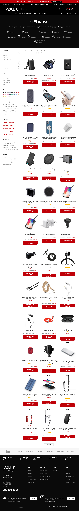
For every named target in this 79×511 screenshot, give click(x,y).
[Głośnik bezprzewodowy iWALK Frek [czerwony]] (30, 350)
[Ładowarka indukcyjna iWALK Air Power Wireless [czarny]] (49, 191)
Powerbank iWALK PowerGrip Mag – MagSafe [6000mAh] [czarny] (67, 75)
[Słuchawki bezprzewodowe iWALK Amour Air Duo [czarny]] (67, 319)
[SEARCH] (59, 9)
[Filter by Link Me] (11, 125)
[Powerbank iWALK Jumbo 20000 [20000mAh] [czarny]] (30, 64)
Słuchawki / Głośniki (6, 59)
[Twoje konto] (64, 9)
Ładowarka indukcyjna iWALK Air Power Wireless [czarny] (49, 202)
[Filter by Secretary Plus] (5, 131)
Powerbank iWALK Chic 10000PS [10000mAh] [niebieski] (30, 395)
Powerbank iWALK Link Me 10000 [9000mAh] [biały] (68, 106)
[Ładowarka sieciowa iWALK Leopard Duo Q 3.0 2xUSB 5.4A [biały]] (49, 223)
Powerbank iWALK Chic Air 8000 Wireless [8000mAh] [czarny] (49, 395)
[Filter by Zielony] (12, 94)
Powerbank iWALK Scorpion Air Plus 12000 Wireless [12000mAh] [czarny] (49, 106)
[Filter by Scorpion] (11, 122)
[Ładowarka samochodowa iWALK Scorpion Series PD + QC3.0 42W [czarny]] (30, 255)
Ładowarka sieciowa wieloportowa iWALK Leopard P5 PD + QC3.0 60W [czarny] (67, 170)
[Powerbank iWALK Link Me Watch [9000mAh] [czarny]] (49, 64)
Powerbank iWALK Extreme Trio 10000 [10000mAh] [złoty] (67, 496)
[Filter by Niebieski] (14, 94)
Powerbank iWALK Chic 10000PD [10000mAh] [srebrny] (68, 362)
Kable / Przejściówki (6, 57)
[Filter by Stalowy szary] (5, 92)
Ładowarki (5, 55)
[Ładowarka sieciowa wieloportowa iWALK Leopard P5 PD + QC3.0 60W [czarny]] (67, 159)
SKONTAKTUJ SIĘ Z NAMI (56, 1)
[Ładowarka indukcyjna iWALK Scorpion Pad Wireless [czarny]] (30, 223)
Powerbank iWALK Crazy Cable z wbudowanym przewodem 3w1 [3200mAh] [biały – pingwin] (67, 396)
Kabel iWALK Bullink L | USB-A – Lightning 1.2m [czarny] (67, 265)
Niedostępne (5, 68)
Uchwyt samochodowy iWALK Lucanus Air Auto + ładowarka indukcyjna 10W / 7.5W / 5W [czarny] (49, 362)
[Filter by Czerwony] (18, 92)
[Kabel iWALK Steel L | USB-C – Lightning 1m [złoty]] (49, 287)
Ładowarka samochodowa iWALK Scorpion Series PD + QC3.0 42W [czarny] (30, 266)
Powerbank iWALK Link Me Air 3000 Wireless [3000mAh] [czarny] (30, 138)
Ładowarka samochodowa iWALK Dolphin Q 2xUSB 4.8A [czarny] (67, 234)
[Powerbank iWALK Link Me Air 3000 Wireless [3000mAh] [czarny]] (30, 127)
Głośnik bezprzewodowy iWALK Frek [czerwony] (30, 361)
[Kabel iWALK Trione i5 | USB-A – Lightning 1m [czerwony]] (49, 319)
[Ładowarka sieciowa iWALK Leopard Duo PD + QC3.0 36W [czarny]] (30, 191)
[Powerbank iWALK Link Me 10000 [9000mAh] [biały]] (67, 96)
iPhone (62, 13)
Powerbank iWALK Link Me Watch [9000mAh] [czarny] (49, 75)
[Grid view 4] (38, 53)
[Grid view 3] (36, 53)
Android (66, 13)
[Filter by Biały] (8, 96)
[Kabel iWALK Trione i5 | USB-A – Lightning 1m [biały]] (67, 287)
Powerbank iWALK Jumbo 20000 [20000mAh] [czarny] (30, 75)
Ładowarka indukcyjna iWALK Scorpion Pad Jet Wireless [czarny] (49, 169)
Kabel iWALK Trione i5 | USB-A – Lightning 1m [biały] (67, 298)
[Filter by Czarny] (3, 92)
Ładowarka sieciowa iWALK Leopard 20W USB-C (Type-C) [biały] (67, 138)
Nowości (4, 64)
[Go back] (30, 21)
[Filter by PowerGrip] (5, 128)
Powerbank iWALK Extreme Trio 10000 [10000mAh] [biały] (49, 463)
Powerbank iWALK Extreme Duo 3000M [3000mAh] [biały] (30, 463)
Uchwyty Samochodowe (7, 61)
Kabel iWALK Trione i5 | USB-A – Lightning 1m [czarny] (30, 329)
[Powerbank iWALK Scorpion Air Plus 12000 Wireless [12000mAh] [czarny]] (49, 96)
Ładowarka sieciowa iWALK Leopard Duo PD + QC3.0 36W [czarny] (30, 202)
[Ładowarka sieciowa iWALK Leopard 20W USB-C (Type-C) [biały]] (67, 127)
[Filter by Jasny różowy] (5, 94)
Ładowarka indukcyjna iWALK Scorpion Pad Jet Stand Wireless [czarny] (30, 169)
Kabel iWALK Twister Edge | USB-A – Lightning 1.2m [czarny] (30, 298)
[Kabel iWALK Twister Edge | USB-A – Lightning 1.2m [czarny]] (30, 287)
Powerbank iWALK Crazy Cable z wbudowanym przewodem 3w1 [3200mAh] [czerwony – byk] (30, 430)
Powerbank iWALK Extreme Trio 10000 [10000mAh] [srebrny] (49, 496)
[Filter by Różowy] (3, 94)
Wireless (70, 13)
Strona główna (24, 50)
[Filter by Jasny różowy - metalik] (8, 94)
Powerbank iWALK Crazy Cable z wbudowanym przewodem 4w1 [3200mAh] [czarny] (49, 430)
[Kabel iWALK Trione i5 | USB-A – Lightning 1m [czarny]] (30, 319)
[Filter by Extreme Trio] (5, 122)
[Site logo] (11, 8)
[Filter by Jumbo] (11, 131)
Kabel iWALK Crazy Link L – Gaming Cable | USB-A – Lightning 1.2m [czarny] (49, 266)
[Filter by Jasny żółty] (5, 96)
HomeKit (74, 13)
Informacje (59, 52)
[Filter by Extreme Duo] (5, 134)
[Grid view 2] (34, 53)
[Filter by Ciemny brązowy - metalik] (12, 92)
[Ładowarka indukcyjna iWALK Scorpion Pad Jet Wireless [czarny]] (49, 159)
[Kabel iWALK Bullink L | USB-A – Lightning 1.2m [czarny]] (67, 255)
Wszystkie (5, 76)
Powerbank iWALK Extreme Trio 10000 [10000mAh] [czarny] (67, 463)
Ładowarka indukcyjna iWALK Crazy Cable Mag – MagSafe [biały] (49, 138)
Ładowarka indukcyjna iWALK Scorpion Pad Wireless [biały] (67, 202)
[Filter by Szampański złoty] (3, 96)
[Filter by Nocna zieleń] (10, 94)
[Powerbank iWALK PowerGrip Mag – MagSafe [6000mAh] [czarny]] (67, 64)
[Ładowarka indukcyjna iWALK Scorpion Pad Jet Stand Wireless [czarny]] (30, 159)
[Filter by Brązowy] (14, 92)
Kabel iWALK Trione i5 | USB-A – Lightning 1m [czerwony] (49, 329)
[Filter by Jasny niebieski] (16, 94)
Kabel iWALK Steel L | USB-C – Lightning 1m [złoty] (49, 298)
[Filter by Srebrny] (8, 92)
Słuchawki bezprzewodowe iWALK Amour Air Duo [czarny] (67, 329)
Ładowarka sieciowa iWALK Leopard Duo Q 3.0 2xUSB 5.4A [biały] (49, 234)
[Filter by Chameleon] (5, 125)
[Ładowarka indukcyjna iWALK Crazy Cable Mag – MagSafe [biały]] (49, 127)
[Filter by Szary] (10, 92)
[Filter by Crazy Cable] (11, 134)
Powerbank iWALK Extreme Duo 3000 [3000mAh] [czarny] (67, 429)
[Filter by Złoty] (18, 94)
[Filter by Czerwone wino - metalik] (16, 92)
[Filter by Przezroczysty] (10, 96)
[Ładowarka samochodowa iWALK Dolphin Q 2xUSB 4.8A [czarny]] (67, 223)
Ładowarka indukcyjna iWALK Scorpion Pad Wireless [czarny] (30, 234)
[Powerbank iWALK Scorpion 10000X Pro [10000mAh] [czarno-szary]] (30, 96)
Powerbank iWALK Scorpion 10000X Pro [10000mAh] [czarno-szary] (30, 106)
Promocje (4, 66)
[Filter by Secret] (11, 128)
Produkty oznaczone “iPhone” (34, 50)
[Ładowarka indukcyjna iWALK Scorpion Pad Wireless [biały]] (67, 191)
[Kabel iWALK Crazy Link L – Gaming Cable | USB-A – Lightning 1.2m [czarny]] (49, 255)
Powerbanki (5, 53)
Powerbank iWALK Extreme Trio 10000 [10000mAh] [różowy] (30, 496)
